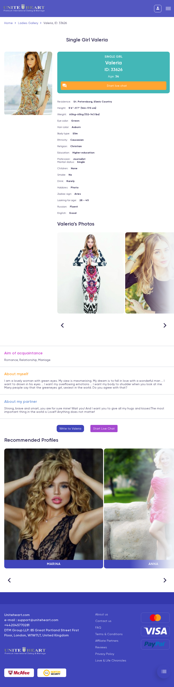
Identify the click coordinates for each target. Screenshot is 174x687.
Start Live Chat (104, 428)
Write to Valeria (70, 428)
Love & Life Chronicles (110, 660)
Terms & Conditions (109, 634)
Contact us (103, 621)
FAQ (98, 627)
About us (101, 614)
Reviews (101, 647)
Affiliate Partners (106, 640)
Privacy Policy (104, 654)
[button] (165, 325)
